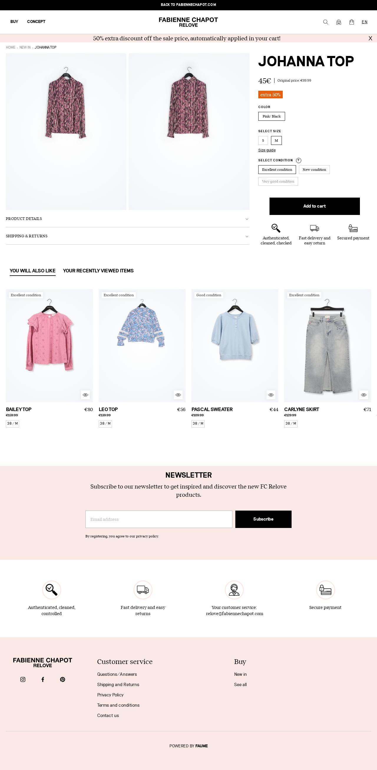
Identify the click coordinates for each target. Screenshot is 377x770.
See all (240, 684)
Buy (14, 21)
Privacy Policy (110, 695)
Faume (201, 746)
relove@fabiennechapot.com (234, 613)
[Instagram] (23, 679)
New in (240, 674)
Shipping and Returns (118, 684)
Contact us (108, 715)
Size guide (267, 150)
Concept (36, 21)
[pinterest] (63, 679)
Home (10, 47)
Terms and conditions (118, 705)
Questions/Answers (117, 674)
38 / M (12, 423)
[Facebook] (43, 679)
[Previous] (10, 345)
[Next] (88, 345)
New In (25, 47)
